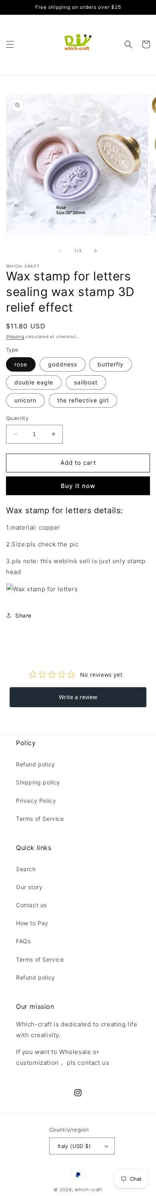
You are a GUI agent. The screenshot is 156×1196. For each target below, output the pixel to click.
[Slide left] (60, 251)
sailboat (86, 382)
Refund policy (35, 764)
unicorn (25, 400)
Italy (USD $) (74, 1146)
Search (26, 869)
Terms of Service (40, 818)
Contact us (31, 905)
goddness (62, 364)
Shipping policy (38, 782)
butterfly (111, 364)
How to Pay (32, 923)
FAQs (23, 941)
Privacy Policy (36, 800)
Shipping (15, 336)
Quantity (17, 418)
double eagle (33, 382)
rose (20, 364)
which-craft (88, 1189)
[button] (10, 44)
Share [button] (23, 615)
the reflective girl (83, 400)
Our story (29, 887)
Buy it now (78, 486)
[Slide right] (95, 251)
